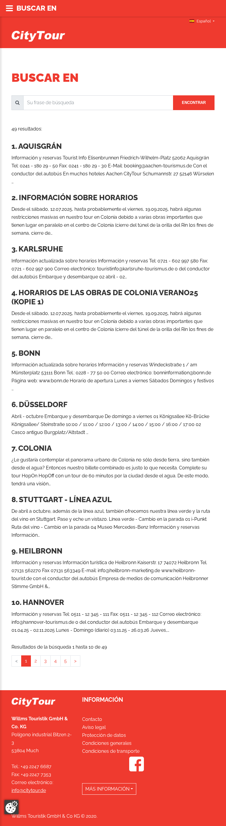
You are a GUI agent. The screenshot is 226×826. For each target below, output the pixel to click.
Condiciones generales (107, 743)
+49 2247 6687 (36, 766)
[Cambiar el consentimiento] (11, 807)
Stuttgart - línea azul (65, 499)
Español (204, 21)
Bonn (29, 353)
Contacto (92, 719)
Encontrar (194, 102)
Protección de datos (104, 735)
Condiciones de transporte (110, 751)
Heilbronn (40, 550)
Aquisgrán (40, 146)
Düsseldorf (43, 404)
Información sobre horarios (78, 197)
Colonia (35, 448)
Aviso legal (94, 727)
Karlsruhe (41, 248)
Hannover (43, 602)
